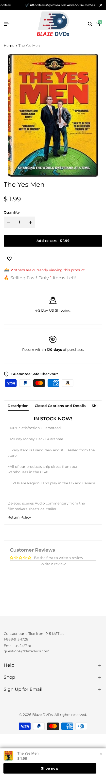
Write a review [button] (53, 564)
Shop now (49, 768)
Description (18, 406)
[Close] (99, 5)
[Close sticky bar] (100, 753)
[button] (53, 517)
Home (9, 45)
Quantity (12, 212)
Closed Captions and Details (60, 406)
